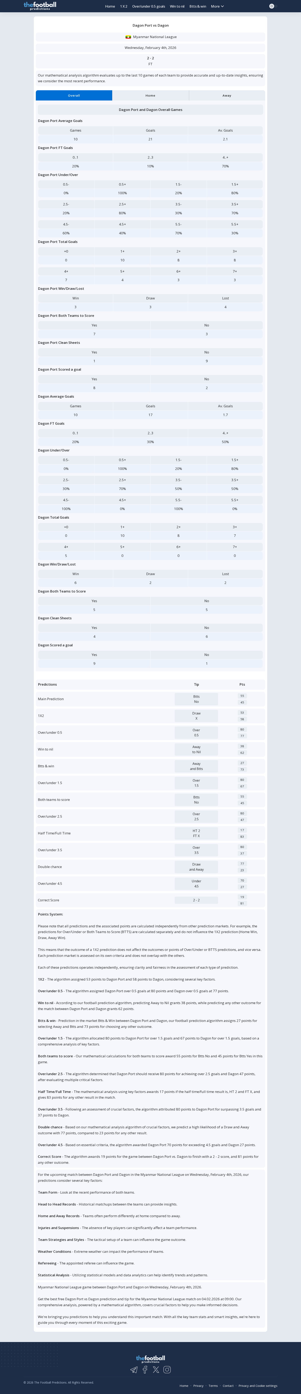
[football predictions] (40, 6)
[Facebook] (144, 1370)
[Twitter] (156, 1370)
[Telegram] (133, 1370)
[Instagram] (167, 1370)
